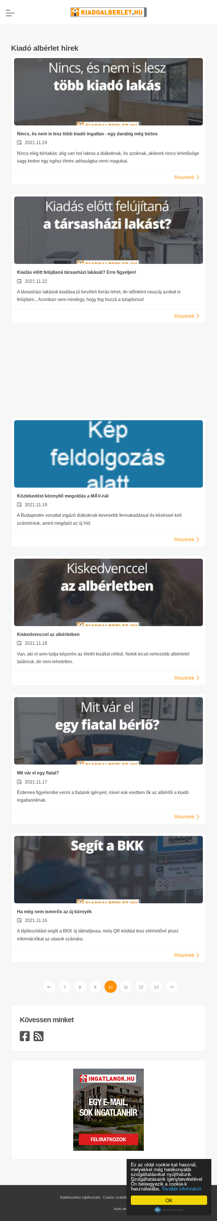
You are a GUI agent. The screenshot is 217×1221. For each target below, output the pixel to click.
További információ (181, 1188)
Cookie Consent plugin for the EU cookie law (169, 1210)
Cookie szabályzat (118, 1197)
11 (126, 987)
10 (110, 987)
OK (169, 1200)
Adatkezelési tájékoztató (80, 1197)
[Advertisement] (108, 371)
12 (141, 987)
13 (156, 987)
